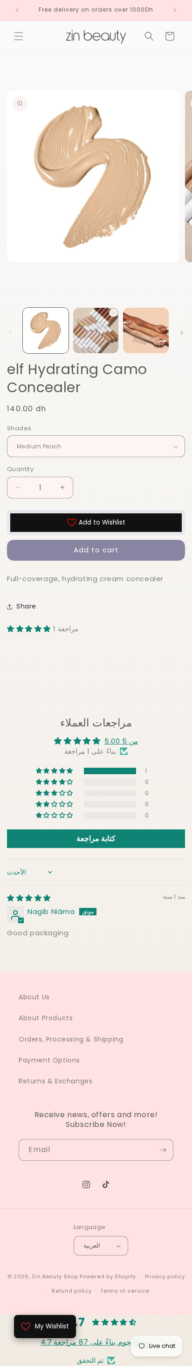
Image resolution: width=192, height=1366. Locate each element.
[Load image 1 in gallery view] (46, 330)
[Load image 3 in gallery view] (146, 330)
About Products (46, 1018)
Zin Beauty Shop (55, 1276)
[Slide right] (181, 333)
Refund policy (71, 1291)
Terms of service (124, 1291)
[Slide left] (10, 333)
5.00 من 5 (121, 741)
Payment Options (49, 1060)
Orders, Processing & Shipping (71, 1039)
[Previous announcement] (17, 10)
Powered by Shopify (108, 1276)
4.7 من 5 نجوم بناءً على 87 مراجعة (96, 1342)
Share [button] (26, 606)
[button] (18, 36)
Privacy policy (165, 1276)
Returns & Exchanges (55, 1081)
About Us (34, 997)
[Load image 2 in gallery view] (96, 330)
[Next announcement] (175, 10)
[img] (29, 898)
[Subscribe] (162, 1150)
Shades (19, 428)
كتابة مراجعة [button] (96, 838)
